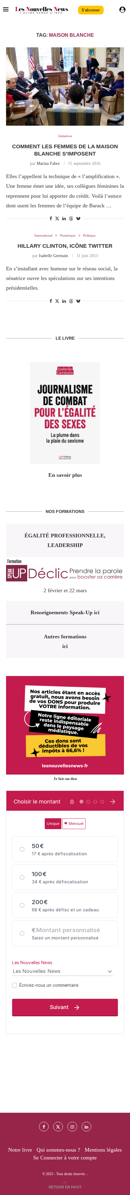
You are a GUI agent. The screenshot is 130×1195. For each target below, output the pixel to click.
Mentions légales (103, 1150)
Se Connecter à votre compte (65, 1158)
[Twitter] (58, 1126)
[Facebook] (44, 1126)
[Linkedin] (86, 1126)
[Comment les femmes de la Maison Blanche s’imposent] (65, 86)
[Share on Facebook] (51, 218)
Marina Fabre (48, 163)
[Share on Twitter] (57, 218)
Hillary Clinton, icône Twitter (65, 246)
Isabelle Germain (53, 255)
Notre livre (20, 1150)
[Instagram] (72, 1126)
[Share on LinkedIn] (64, 218)
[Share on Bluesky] (78, 218)
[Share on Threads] (71, 218)
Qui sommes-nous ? (58, 1150)
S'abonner (91, 10)
